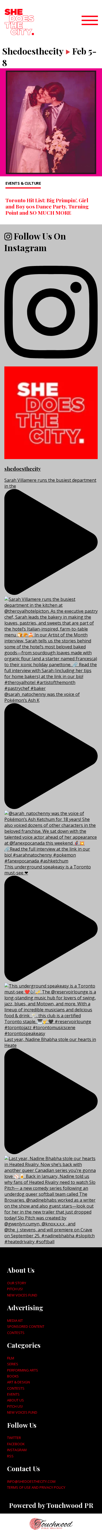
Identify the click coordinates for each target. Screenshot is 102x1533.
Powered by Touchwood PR (51, 1505)
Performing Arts (22, 1370)
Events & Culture (23, 183)
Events (13, 1394)
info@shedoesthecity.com (31, 1481)
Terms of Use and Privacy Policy (36, 1487)
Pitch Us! (15, 1288)
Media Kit (15, 1320)
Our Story (16, 1283)
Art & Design (18, 1382)
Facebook (15, 1443)
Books (13, 1376)
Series (12, 1364)
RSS (10, 1456)
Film (10, 1358)
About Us (15, 1400)
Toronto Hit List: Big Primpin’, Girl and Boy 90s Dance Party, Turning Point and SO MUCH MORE (47, 206)
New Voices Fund (22, 1295)
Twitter (14, 1437)
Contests (15, 1332)
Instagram (17, 1449)
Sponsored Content (25, 1326)
